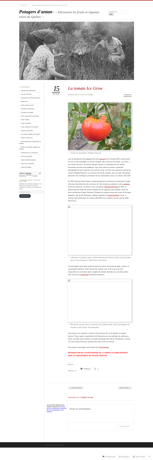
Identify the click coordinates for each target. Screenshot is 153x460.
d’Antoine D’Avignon (111, 187)
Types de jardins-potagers (28, 160)
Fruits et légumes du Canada (29, 127)
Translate (34, 176)
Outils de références (27, 137)
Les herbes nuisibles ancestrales (30, 134)
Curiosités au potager (27, 112)
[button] (100, 126)
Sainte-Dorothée (113, 195)
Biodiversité (24, 101)
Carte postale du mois (27, 105)
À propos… (24, 5)
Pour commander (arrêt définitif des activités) (49, 5)
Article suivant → (124, 388)
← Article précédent (75, 388)
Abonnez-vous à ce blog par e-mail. (29, 180)
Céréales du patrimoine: (28, 108)
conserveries (84, 275)
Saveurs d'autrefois (26, 156)
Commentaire (124, 426)
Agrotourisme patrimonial (28, 90)
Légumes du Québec (27, 130)
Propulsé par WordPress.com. (54, 445)
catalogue (126, 184)
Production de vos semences (29, 152)
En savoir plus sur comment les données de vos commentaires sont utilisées (57, 409)
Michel (77, 94)
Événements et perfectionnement (30, 98)
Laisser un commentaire (127, 95)
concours (102, 159)
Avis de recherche (26, 94)
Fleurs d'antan (25, 119)
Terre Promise (104, 347)
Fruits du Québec (87, 94)
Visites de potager (26, 167)
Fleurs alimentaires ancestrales (30, 116)
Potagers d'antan (35, 11)
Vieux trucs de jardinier (27, 163)
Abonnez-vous (25, 196)
